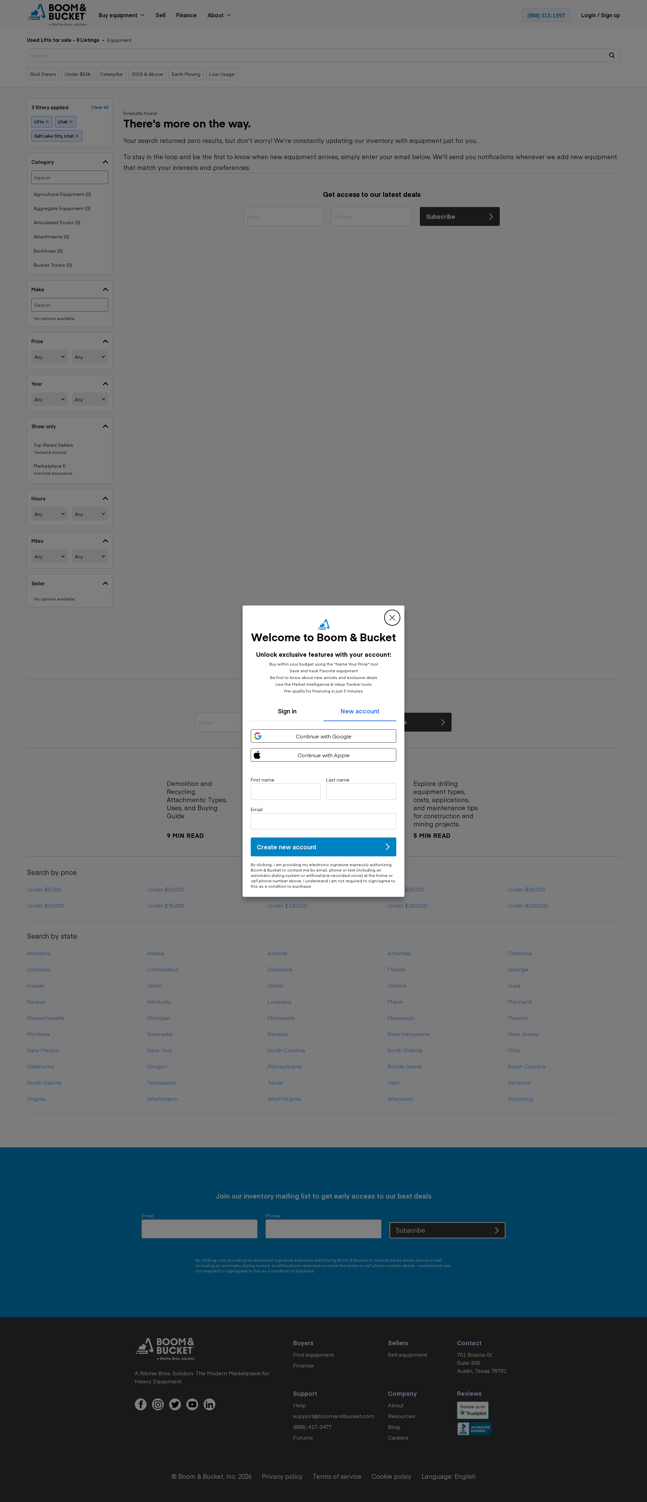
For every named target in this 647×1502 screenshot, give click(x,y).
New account (359, 711)
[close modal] (392, 618)
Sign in (287, 711)
